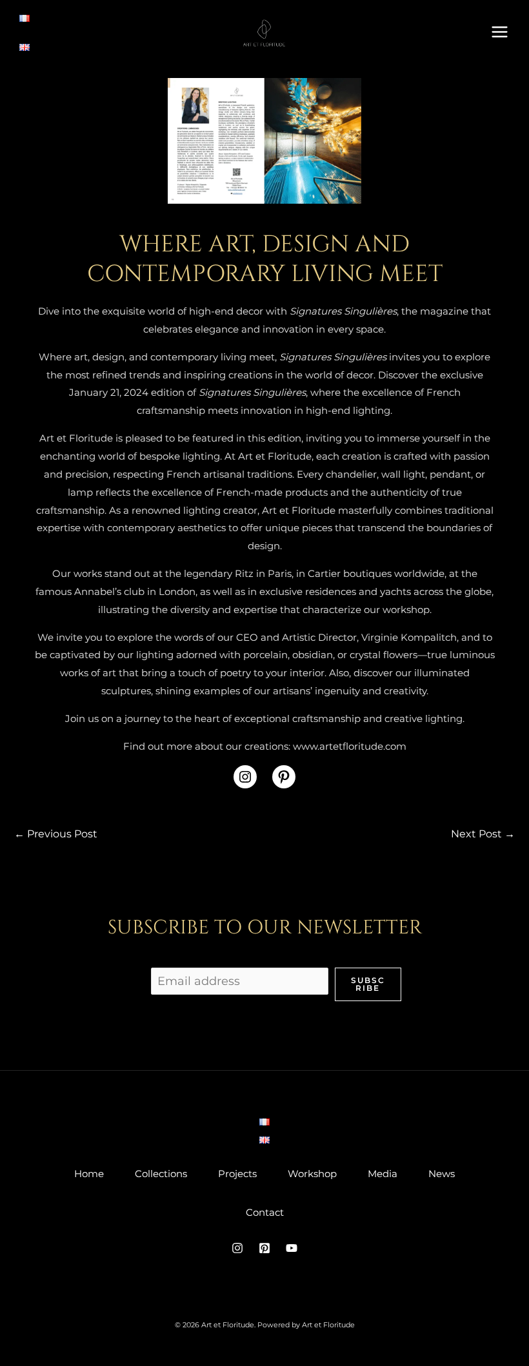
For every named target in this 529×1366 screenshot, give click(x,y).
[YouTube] (291, 1248)
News (441, 1173)
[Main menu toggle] (500, 31)
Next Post (483, 834)
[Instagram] (237, 1248)
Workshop (312, 1173)
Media (382, 1173)
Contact (265, 1212)
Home (89, 1173)
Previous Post (55, 834)
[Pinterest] (264, 1248)
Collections (161, 1173)
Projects (237, 1173)
